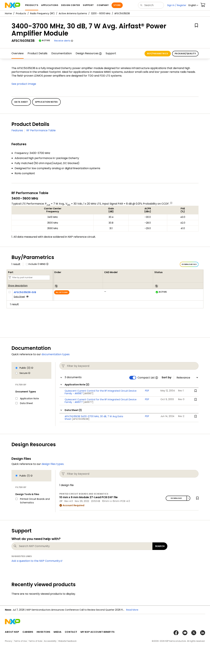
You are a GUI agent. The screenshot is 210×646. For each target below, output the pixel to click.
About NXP (12, 632)
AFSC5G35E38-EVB (25, 292)
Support (111, 53)
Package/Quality (185, 53)
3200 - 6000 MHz (100, 13)
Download (176, 498)
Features (17, 130)
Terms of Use (20, 641)
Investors (43, 632)
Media (58, 632)
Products (21, 13)
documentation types (56, 354)
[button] (193, 5)
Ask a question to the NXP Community (35, 561)
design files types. (53, 464)
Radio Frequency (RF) (42, 13)
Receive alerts (62, 40)
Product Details (37, 53)
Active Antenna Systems (73, 13)
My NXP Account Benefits (98, 632)
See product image (23, 84)
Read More (132, 609)
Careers (27, 632)
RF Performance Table (41, 130)
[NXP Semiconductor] (12, 5)
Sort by (166, 377)
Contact (71, 632)
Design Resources (87, 53)
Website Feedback (67, 641)
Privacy (8, 641)
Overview (17, 53)
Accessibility (50, 641)
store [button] (117, 5)
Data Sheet (19, 296)
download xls (189, 264)
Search (160, 546)
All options (62, 292)
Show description (18, 285)
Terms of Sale (35, 641)
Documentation (61, 53)
